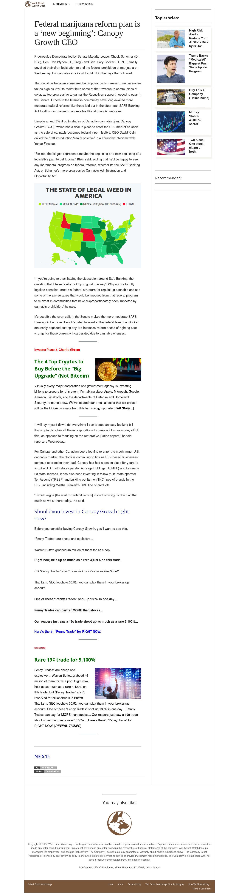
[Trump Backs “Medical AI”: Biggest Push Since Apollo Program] (171, 69)
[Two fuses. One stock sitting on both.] (171, 147)
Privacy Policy (134, 884)
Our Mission (84, 4)
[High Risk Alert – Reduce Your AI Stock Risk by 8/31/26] (171, 39)
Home (110, 884)
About (121, 884)
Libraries (60, 4)
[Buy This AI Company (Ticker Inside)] (171, 97)
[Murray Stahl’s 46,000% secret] (171, 121)
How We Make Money (198, 884)
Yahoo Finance (48, 768)
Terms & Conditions (201, 888)
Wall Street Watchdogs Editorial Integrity (164, 884)
